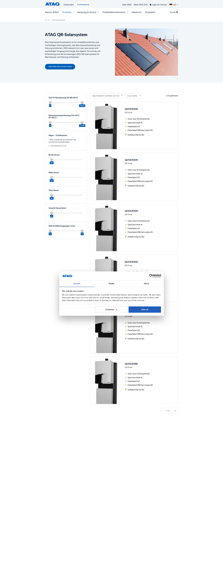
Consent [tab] (76, 283)
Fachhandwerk (83, 5)
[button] (173, 4)
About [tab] (146, 283)
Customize (109, 309)
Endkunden (69, 4)
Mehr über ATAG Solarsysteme (60, 66)
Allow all (144, 309)
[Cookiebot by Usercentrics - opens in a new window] (151, 276)
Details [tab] (111, 283)
